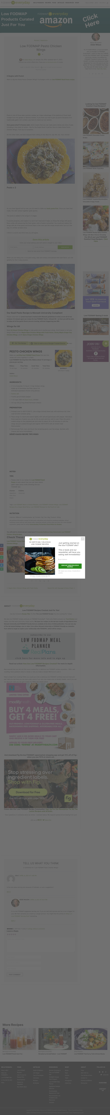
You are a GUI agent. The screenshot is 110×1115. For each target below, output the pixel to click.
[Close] (82, 539)
